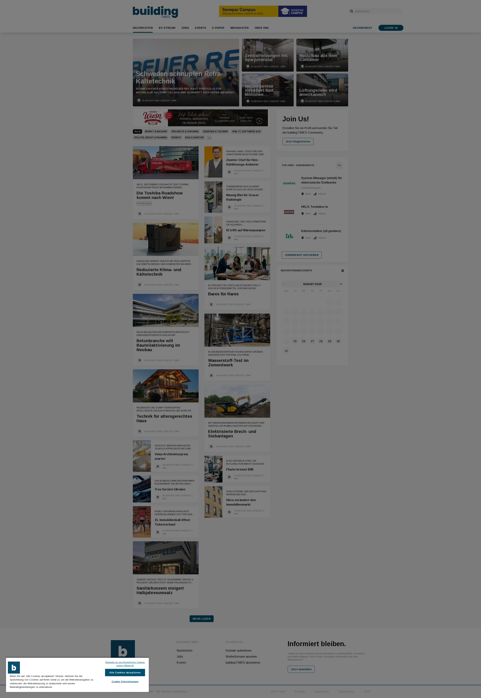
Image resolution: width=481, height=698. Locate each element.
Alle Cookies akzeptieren (125, 672)
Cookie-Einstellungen (125, 681)
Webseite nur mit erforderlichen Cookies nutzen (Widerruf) (125, 664)
